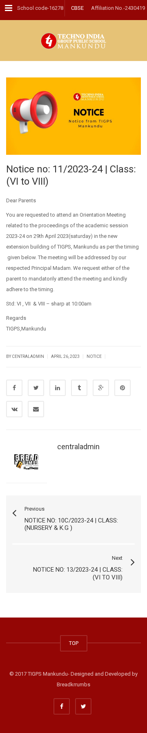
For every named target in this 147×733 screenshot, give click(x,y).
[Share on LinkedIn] (57, 388)
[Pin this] (122, 388)
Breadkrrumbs (73, 684)
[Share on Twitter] (36, 388)
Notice (94, 356)
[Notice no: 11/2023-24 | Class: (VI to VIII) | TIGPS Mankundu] (73, 40)
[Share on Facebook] (14, 388)
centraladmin (78, 446)
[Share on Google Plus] (101, 388)
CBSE (77, 8)
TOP (73, 643)
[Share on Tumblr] (79, 388)
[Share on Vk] (14, 409)
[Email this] (36, 409)
